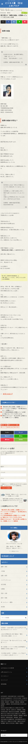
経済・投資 (4, 597)
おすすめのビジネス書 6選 (7, 668)
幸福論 (23, 709)
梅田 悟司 (16, 715)
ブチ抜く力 (24, 698)
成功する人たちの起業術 (14, 711)
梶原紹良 (21, 715)
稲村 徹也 (16, 717)
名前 (2, 466)
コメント (3, 454)
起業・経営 (4, 575)
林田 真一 (24, 713)
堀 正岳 (2, 705)
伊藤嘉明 (3, 704)
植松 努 (25, 715)
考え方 (20, 717)
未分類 (3, 606)
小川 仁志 (3, 709)
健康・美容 (4, 424)
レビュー (4, 427)
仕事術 (3, 589)
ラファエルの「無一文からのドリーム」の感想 (13, 641)
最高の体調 (22, 711)
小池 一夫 (8, 709)
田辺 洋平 (3, 717)
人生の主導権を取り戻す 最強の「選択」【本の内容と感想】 (12, 635)
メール (3, 472)
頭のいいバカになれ (10, 723)
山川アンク (13, 709)
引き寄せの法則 (4, 711)
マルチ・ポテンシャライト (6, 700)
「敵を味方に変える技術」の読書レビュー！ (14, 406)
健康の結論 (7, 394)
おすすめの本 (4, 696)
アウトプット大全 (17, 698)
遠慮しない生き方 (21, 721)
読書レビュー (4, 721)
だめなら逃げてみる (12, 696)
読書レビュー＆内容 (12, 721)
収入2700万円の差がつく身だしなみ (18, 704)
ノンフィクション (6, 580)
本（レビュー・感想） (14, 424)
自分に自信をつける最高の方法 (7, 719)
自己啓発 (3, 584)
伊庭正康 (22, 702)
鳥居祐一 (21, 723)
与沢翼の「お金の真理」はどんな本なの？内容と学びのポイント (13, 628)
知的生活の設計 (9, 717)
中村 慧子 (7, 702)
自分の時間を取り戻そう (20, 719)
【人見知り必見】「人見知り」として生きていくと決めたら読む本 (13, 654)
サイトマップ (4, 680)
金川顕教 (3, 723)
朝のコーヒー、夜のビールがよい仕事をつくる (11, 713)
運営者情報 (3, 684)
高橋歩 (17, 723)
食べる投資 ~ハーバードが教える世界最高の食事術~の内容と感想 (13, 647)
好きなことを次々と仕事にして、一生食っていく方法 (12, 707)
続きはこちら (15, 551)
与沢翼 (2, 702)
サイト (2, 478)
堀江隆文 (17, 427)
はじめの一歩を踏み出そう (6, 698)
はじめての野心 (21, 696)
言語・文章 (4, 593)
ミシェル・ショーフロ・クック (20, 700)
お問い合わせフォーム (6, 672)
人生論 (3, 571)
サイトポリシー (5, 676)
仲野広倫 (17, 702)
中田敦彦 (12, 702)
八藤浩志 (8, 704)
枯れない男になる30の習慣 (6, 715)
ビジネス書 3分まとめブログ (14, 4)
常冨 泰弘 (19, 709)
